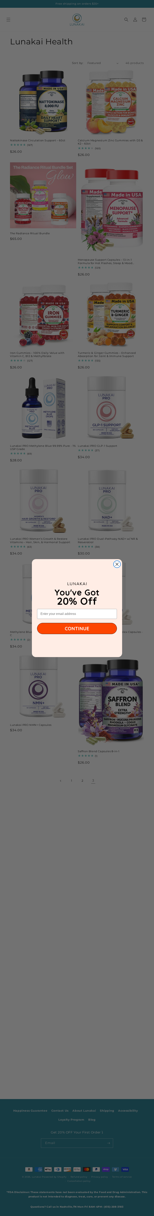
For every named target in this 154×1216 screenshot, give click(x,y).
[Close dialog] (117, 564)
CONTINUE (77, 628)
